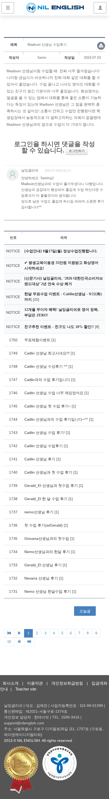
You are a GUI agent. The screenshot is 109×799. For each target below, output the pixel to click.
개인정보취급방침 (67, 683)
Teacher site (25, 689)
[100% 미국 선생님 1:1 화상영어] (55, 8)
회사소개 (11, 683)
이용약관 (35, 683)
